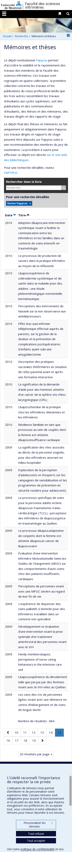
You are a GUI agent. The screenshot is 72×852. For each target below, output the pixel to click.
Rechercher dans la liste (24, 182)
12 (35, 732)
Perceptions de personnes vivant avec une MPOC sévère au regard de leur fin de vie (41, 591)
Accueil (7, 36)
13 (43, 732)
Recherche (21, 36)
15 (60, 733)
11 (26, 732)
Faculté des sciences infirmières (42, 5)
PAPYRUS (10, 173)
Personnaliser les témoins (38, 824)
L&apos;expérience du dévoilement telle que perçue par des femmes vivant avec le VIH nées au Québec (42, 682)
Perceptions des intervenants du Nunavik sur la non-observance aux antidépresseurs (42, 311)
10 (17, 732)
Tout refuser (36, 834)
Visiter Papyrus (17, 203)
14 (52, 732)
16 (9, 740)
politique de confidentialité (38, 849)
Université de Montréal (11, 5)
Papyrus (41, 60)
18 (26, 740)
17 (18, 740)
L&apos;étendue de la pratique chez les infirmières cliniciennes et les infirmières (41, 412)
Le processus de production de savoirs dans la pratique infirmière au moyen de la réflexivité (41, 261)
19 (35, 740)
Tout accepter (36, 841)
